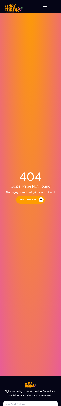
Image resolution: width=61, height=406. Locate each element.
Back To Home (28, 199)
